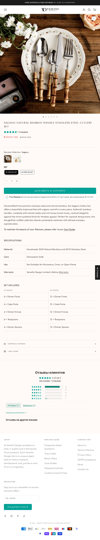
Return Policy (50, 458)
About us (82, 445)
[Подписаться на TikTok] (24, 516)
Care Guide (69, 229)
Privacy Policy (84, 454)
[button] (10, 132)
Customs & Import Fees (55, 473)
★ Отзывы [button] (97, 272)
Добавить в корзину (50, 191)
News (80, 464)
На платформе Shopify (60, 523)
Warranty (63, 272)
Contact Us (83, 469)
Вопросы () (29, 405)
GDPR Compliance (87, 459)
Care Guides (50, 463)
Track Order (50, 453)
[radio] (8, 159)
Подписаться (17, 507)
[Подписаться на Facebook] (5, 516)
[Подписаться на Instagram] (11, 516)
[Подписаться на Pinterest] (18, 516)
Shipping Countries (53, 468)
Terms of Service (86, 450)
